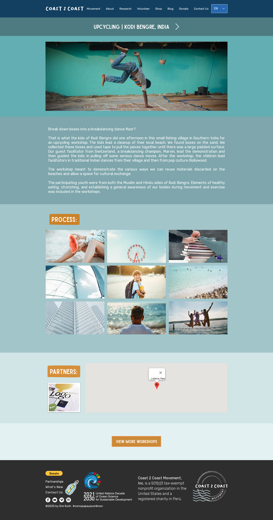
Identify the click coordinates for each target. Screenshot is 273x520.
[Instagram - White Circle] (68, 499)
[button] (75, 246)
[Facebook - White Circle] (48, 499)
